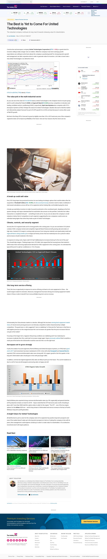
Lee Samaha (12, 36)
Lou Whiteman (17, 466)
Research (37, 540)
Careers (37, 538)
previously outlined (55, 338)
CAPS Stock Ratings (78, 536)
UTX (51, 49)
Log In (91, 1)
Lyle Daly (60, 466)
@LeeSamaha (34, 494)
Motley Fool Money (54, 549)
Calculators (76, 540)
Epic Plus (52, 542)
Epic (51, 540)
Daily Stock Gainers (93, 13)
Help (98, 1)
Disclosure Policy (29, 556)
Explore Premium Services (21, 19)
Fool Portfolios (53, 544)
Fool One (52, 547)
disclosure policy (53, 503)
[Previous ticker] (8, 13)
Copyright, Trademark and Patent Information (57, 556)
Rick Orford (38, 466)
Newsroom (37, 542)
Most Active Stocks (94, 11)
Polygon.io (23, 544)
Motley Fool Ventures (90, 540)
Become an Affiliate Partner (91, 544)
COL (27, 203)
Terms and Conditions (75, 556)
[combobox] (19, 2)
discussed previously (42, 203)
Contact (37, 544)
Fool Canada (64, 538)
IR (43, 103)
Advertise (37, 547)
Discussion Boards (77, 538)
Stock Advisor (53, 538)
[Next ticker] (89, 13)
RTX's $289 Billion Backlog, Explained (17, 450)
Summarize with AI (35, 40)
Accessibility (84, 1)
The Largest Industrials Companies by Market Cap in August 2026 (60, 468)
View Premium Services (91, 521)
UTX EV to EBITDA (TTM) (14, 92)
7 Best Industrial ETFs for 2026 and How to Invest (38, 451)
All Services (52, 536)
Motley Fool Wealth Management (92, 538)
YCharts (28, 92)
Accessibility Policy (40, 556)
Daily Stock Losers (95, 15)
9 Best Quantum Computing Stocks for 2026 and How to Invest (60, 451)
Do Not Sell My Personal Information (90, 556)
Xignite (18, 544)
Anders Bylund (61, 448)
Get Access (84, 78)
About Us (37, 536)
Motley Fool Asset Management (92, 536)
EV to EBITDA (28, 100)
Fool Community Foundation (91, 542)
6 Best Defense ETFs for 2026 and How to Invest (16, 468)
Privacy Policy (20, 556)
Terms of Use (11, 556)
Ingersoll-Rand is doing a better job (17, 233)
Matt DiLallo (39, 448)
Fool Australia (64, 536)
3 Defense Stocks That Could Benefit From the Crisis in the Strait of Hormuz (38, 469)
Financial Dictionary (77, 542)
